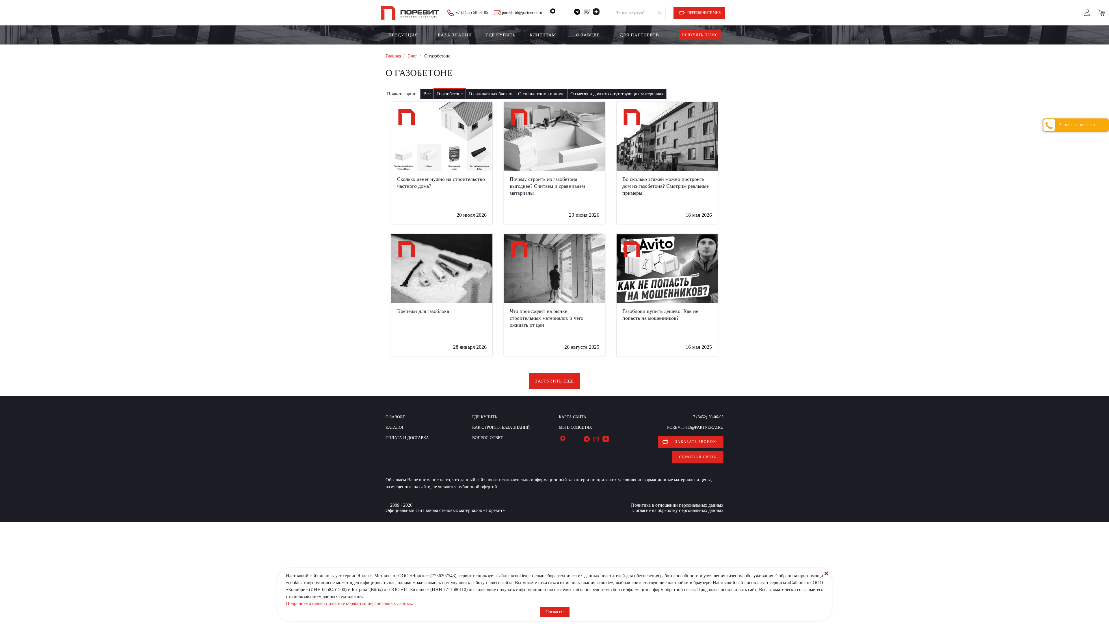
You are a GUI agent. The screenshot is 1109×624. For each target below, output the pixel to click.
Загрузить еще (554, 381)
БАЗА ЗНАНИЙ (455, 35)
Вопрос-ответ (487, 438)
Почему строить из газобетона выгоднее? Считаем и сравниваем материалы (547, 186)
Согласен (555, 611)
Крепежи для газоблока (423, 311)
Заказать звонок (695, 442)
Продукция (403, 35)
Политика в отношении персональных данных (677, 505)
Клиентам (543, 35)
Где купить (501, 35)
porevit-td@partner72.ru (522, 12)
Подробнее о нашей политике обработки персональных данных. (349, 603)
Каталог (395, 427)
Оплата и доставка (407, 438)
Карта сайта (572, 417)
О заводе (588, 35)
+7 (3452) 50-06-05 (471, 12)
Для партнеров (639, 35)
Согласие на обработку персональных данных (677, 510)
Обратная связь (697, 457)
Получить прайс (700, 35)
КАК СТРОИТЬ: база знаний (501, 427)
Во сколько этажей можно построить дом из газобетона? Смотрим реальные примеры (665, 186)
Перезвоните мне (704, 13)
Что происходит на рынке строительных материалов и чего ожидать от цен (546, 318)
